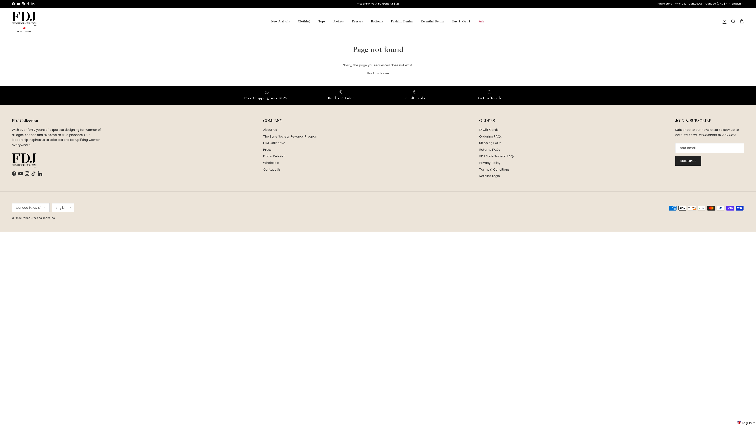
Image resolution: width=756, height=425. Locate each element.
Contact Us (695, 4)
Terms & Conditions (494, 169)
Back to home (378, 73)
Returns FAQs (489, 149)
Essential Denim (432, 21)
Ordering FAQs (490, 136)
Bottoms (377, 21)
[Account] (724, 21)
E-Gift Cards (488, 130)
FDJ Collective (274, 143)
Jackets (338, 21)
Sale (481, 21)
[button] (746, 423)
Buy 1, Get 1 (461, 21)
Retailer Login (489, 176)
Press (267, 149)
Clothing (304, 21)
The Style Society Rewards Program (290, 136)
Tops (321, 21)
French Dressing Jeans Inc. (38, 218)
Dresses (357, 21)
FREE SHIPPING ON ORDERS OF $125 (378, 4)
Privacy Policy (489, 163)
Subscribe (688, 161)
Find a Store (665, 4)
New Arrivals (280, 21)
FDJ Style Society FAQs (497, 156)
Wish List (680, 4)
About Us (270, 130)
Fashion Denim (402, 21)
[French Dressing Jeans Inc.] (24, 22)
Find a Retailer (274, 156)
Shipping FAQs (490, 143)
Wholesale (271, 163)
